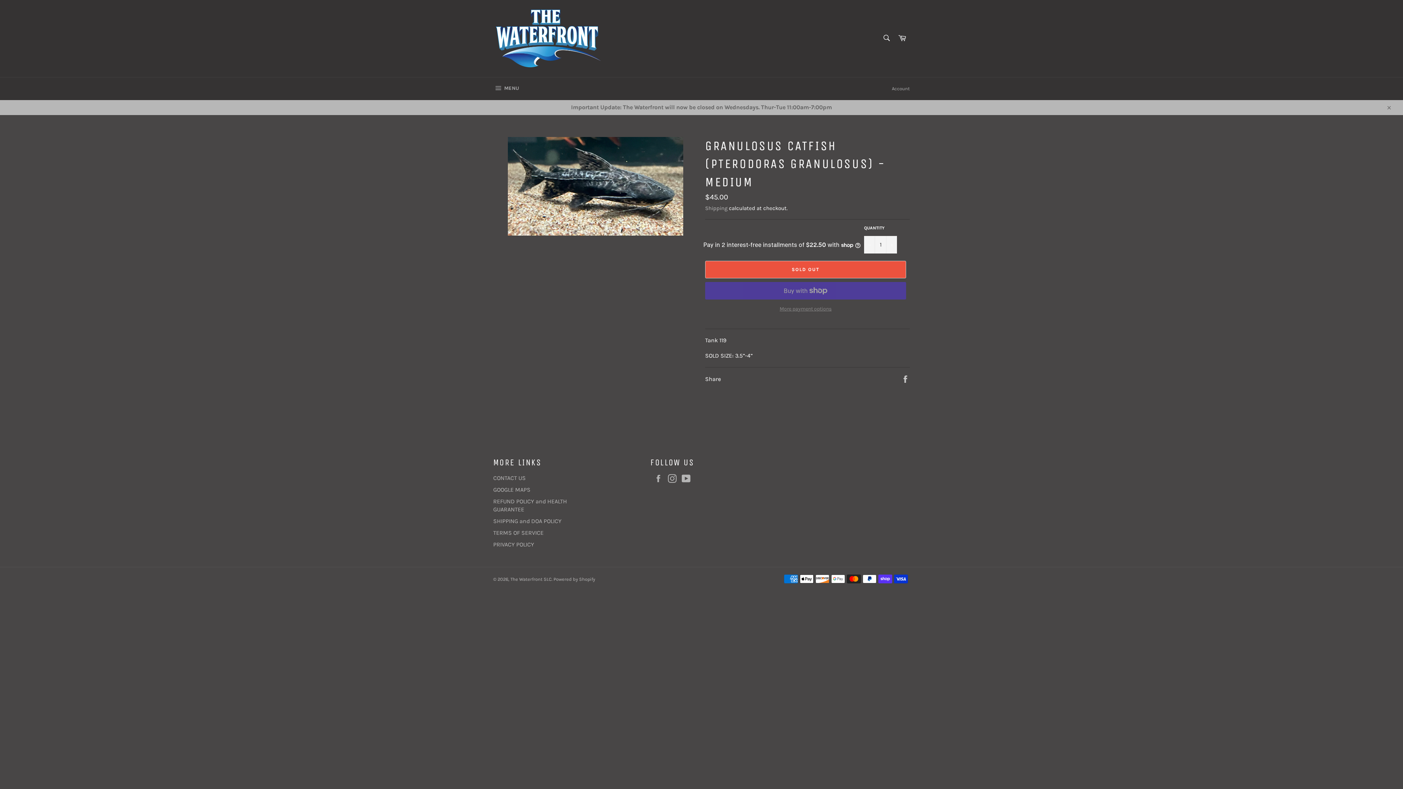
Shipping (716, 208)
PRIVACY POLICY (513, 544)
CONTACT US (509, 477)
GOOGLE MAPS (512, 489)
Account (901, 88)
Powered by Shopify (574, 579)
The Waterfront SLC (531, 579)
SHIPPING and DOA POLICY (527, 521)
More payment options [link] (806, 309)
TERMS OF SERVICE (518, 532)
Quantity (874, 227)
